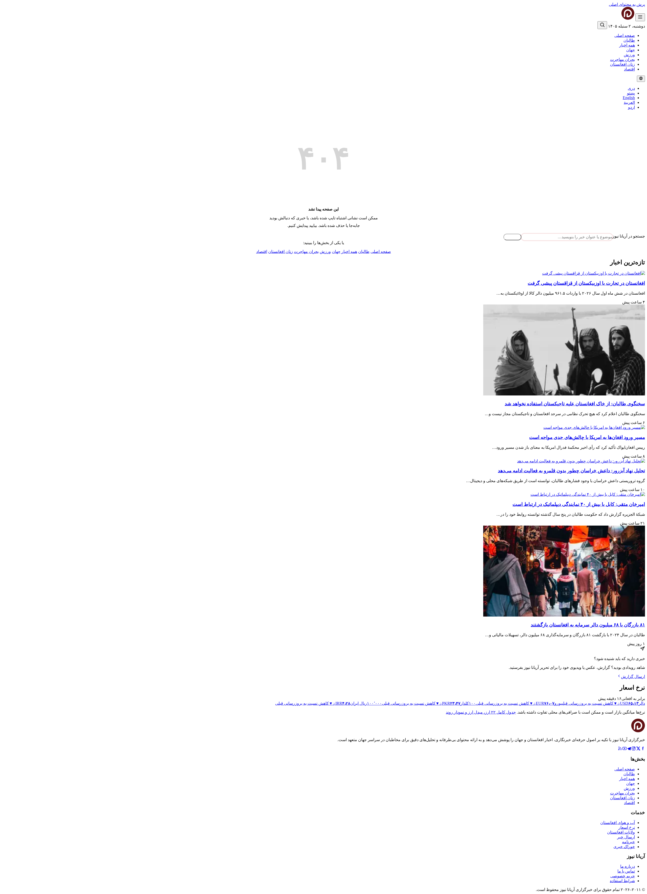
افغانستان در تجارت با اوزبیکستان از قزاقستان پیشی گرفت (586, 283)
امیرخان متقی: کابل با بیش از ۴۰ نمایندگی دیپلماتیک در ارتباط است (579, 504)
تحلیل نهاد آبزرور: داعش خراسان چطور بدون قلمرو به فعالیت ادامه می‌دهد (571, 470)
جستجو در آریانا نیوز (628, 236)
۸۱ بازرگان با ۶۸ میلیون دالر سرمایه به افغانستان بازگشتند (588, 624)
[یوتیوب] (624, 749)
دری (631, 88)
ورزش (629, 55)
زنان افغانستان (622, 64)
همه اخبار (627, 45)
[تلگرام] (629, 749)
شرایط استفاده (622, 881)
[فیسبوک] (642, 749)
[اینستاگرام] (633, 749)
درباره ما (627, 866)
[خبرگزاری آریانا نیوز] (617, 18)
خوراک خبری (624, 846)
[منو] (640, 17)
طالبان (629, 40)
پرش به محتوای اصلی (627, 4)
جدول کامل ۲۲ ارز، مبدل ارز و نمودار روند (481, 712)
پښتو (631, 93)
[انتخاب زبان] (641, 79)
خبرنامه (628, 842)
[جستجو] (602, 25)
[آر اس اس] (620, 749)
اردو (631, 107)
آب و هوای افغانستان (617, 822)
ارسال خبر (626, 837)
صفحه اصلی (624, 35)
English (629, 98)
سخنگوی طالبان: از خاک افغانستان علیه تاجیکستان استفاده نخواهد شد (575, 403)
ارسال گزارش (633, 676)
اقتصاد (629, 69)
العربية (629, 102)
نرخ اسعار (626, 827)
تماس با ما (626, 871)
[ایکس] (638, 749)
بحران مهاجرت (622, 59)
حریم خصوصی (622, 876)
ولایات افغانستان (621, 832)
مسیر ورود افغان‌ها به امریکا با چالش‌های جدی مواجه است (587, 437)
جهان (630, 50)
